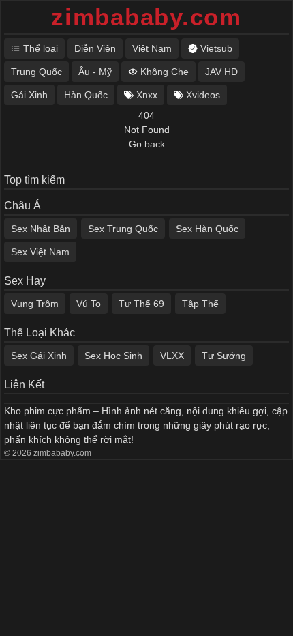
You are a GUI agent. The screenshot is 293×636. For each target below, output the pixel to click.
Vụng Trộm (35, 303)
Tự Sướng (224, 355)
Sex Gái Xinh (39, 355)
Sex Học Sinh (113, 355)
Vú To (88, 303)
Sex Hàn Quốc (207, 228)
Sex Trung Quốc (123, 228)
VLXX (172, 355)
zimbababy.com (146, 16)
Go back (147, 144)
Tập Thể (200, 303)
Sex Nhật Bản (40, 228)
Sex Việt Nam (40, 251)
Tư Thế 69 (141, 303)
